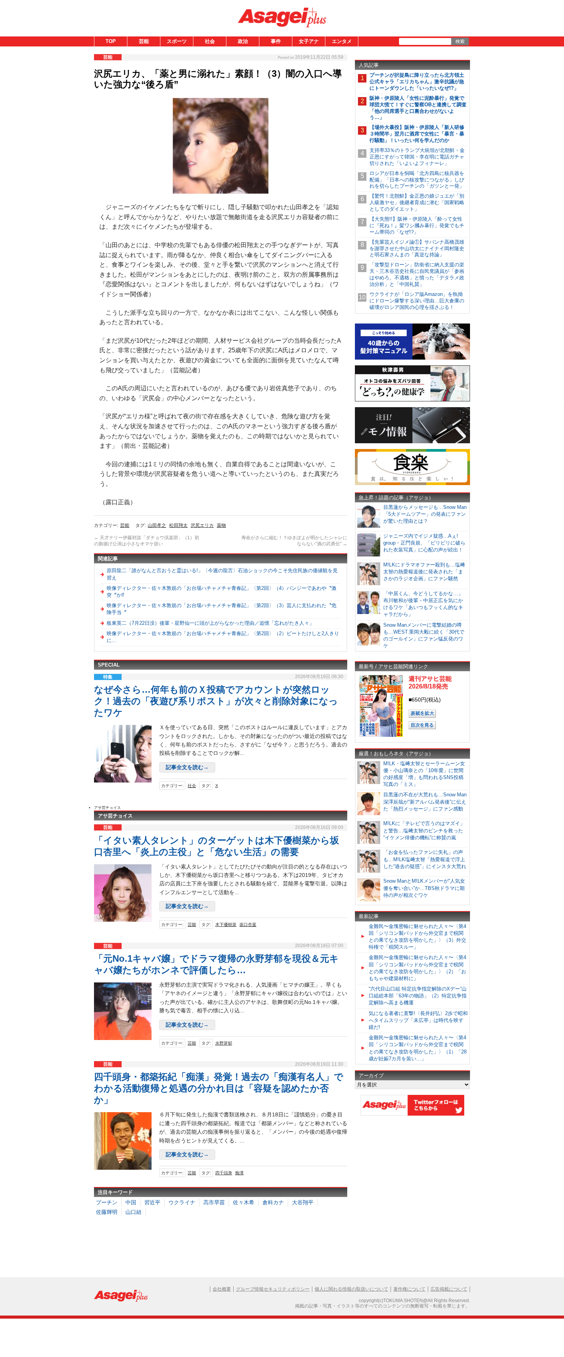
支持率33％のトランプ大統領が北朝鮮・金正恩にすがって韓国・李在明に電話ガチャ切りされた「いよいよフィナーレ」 (417, 156)
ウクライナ (181, 1202)
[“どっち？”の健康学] (412, 400)
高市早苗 (214, 1202)
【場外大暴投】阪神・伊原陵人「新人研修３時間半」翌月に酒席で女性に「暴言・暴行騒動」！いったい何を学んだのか (416, 133)
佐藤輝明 (106, 1212)
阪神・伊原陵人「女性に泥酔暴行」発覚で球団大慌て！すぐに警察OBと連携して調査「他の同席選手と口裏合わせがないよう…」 (418, 108)
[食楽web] (412, 484)
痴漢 (239, 1172)
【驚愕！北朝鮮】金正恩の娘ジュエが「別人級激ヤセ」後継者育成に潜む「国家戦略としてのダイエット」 (416, 202)
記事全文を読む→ (187, 767)
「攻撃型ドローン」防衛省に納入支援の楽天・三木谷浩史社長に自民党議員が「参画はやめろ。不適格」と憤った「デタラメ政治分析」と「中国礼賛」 (416, 274)
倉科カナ (273, 1202)
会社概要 (222, 1289)
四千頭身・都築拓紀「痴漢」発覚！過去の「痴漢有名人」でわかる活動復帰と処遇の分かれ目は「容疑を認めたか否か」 (218, 1088)
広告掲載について (448, 1289)
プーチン (106, 1202)
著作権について (409, 1289)
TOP (111, 41)
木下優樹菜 (225, 924)
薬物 (221, 525)
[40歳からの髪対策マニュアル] (412, 358)
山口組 (133, 1212)
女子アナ (309, 41)
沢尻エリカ (202, 525)
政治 (243, 41)
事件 (276, 41)
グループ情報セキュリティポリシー (273, 1289)
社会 (210, 41)
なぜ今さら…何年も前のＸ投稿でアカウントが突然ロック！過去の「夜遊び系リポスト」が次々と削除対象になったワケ (216, 701)
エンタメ (342, 41)
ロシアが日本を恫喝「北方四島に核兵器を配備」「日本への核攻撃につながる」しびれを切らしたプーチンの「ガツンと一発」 (416, 179)
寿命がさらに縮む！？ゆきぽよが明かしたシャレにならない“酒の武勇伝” (294, 540)
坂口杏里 (247, 924)
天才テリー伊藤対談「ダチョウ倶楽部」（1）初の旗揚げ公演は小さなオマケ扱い (146, 540)
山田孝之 (157, 525)
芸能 (144, 41)
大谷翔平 (302, 1202)
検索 (460, 41)
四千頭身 (223, 1172)
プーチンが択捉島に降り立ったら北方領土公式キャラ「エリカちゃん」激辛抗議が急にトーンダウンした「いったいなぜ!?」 (416, 81)
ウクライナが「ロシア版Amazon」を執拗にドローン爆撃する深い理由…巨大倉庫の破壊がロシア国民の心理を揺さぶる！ (416, 300)
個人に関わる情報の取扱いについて (351, 1289)
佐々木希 (243, 1202)
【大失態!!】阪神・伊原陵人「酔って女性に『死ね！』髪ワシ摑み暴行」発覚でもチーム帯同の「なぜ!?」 (416, 225)
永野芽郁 (223, 1043)
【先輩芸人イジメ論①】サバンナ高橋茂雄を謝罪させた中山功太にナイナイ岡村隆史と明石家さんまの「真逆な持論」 (416, 248)
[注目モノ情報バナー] (412, 442)
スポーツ (177, 41)
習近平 (152, 1202)
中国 (130, 1202)
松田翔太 (178, 525)
